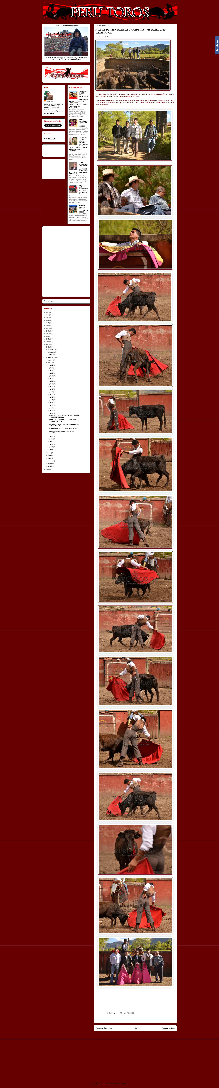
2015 (47, 339)
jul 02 (51, 449)
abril (49, 458)
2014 (47, 341)
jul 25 (51, 378)
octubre (50, 355)
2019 (47, 328)
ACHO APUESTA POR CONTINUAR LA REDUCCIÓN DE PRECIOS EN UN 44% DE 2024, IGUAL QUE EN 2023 (78, 168)
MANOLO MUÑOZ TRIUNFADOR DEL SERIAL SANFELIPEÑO (83, 190)
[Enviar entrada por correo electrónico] (121, 1013)
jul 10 (51, 410)
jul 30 (51, 368)
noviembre (51, 352)
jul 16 (51, 394)
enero (49, 466)
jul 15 (51, 397)
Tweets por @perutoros (51, 301)
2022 (47, 320)
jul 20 (51, 386)
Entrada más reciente (104, 1028)
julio (49, 363)
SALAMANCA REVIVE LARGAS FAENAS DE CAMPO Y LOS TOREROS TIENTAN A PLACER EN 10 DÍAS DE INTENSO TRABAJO (78, 144)
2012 (47, 347)
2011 (47, 469)
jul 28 (51, 373)
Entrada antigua (168, 1028)
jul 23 (51, 381)
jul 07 (51, 439)
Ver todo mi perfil (49, 113)
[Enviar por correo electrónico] (125, 1013)
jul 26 (51, 376)
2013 (47, 344)
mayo (49, 455)
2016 (47, 336)
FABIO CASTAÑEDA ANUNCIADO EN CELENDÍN (83, 123)
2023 (47, 317)
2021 (47, 323)
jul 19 (51, 389)
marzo (50, 461)
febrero (50, 463)
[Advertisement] (61, 1059)
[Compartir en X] (130, 1013)
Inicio (137, 1028)
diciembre (51, 349)
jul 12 (51, 405)
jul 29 (51, 370)
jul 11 (51, 408)
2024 (47, 315)
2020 (47, 325)
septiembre (51, 357)
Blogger (124, 1083)
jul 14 (51, 400)
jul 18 (51, 392)
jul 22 (51, 384)
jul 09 (51, 413)
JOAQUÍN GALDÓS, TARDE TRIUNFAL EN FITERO (83, 209)
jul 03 (51, 447)
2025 (47, 312)
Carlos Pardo (50, 101)
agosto (50, 360)
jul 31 (51, 365)
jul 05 (51, 444)
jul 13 (51, 402)
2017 (47, 333)
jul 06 (51, 441)
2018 (47, 331)
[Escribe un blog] (128, 1013)
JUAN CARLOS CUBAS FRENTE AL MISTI (63, 428)
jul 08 (51, 436)
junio (49, 453)
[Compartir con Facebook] (133, 1013)
